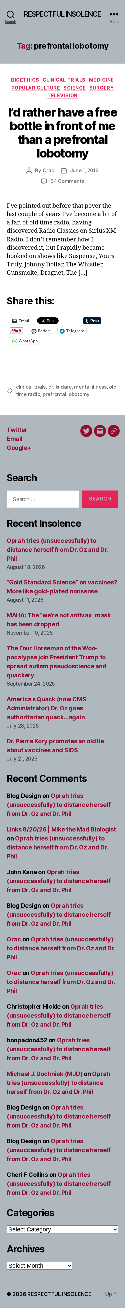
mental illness (90, 387)
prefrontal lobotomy (66, 394)
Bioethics (25, 80)
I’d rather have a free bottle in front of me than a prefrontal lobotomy (62, 133)
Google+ (19, 447)
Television (62, 95)
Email (14, 438)
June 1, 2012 (84, 170)
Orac (48, 170)
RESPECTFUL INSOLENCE (62, 14)
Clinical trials (64, 80)
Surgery (101, 88)
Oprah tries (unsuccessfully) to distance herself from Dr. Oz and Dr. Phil (57, 549)
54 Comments (67, 181)
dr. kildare (60, 387)
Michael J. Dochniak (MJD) (44, 1073)
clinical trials (31, 387)
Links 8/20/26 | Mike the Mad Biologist (61, 829)
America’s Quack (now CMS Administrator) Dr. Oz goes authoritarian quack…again (46, 708)
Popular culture (35, 88)
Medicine (101, 80)
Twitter (17, 429)
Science (74, 88)
